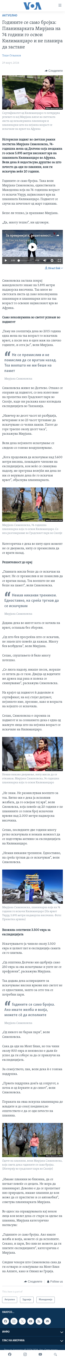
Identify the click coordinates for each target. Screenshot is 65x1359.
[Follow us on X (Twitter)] (22, 1321)
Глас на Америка (20, 240)
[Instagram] (25, 1354)
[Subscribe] (47, 1321)
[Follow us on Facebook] (5, 1321)
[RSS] (39, 1321)
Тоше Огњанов (11, 55)
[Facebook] (9, 1354)
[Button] (54, 71)
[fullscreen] (59, 260)
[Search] (55, 1354)
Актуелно (9, 15)
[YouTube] (40, 1354)
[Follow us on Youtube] (30, 1321)
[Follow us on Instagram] (13, 1321)
